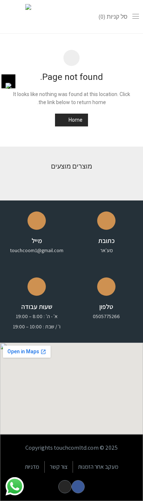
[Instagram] (65, 486)
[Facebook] (78, 486)
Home (74, 120)
